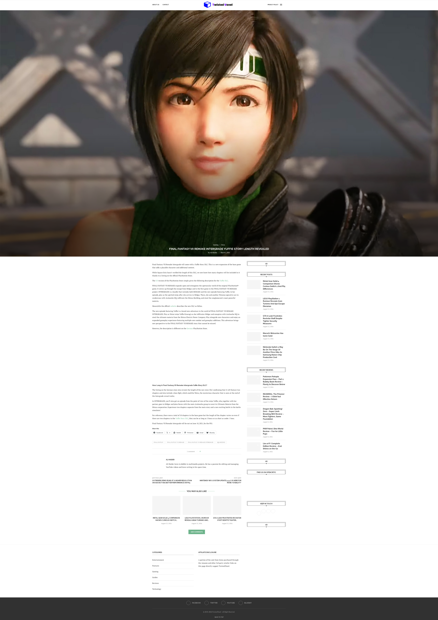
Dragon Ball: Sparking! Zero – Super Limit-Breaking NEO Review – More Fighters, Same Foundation (273, 414)
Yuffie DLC (224, 280)
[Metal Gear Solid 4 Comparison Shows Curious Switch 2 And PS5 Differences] (166, 505)
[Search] (284, 4)
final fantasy (158, 442)
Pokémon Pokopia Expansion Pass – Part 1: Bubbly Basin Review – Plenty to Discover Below (274, 380)
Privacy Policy (273, 4)
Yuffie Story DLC (182, 418)
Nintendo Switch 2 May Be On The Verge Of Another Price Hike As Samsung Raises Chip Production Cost (273, 352)
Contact (166, 4)
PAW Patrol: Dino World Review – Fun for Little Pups (273, 431)
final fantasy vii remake (175, 442)
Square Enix (221, 442)
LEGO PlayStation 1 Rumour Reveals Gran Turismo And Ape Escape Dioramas (274, 302)
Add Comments (197, 532)
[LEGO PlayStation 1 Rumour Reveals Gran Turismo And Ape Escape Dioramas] (197, 505)
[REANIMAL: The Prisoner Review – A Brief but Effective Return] (254, 397)
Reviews (155, 583)
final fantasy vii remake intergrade (200, 442)
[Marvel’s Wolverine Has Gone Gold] (254, 336)
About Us (155, 4)
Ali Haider (213, 252)
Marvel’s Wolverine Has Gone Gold (273, 334)
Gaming (155, 571)
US (157, 280)
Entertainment (158, 560)
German (190, 328)
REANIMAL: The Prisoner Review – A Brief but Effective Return (273, 396)
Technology (156, 589)
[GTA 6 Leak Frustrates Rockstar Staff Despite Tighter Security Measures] (227, 505)
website (173, 306)
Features (155, 566)
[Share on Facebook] (203, 451)
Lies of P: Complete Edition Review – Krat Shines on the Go (272, 446)
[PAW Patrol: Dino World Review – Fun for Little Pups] (254, 432)
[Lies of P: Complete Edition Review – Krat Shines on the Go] (254, 446)
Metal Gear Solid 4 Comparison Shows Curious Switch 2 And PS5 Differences (274, 285)
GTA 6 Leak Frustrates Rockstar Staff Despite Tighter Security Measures (272, 320)
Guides (155, 577)
